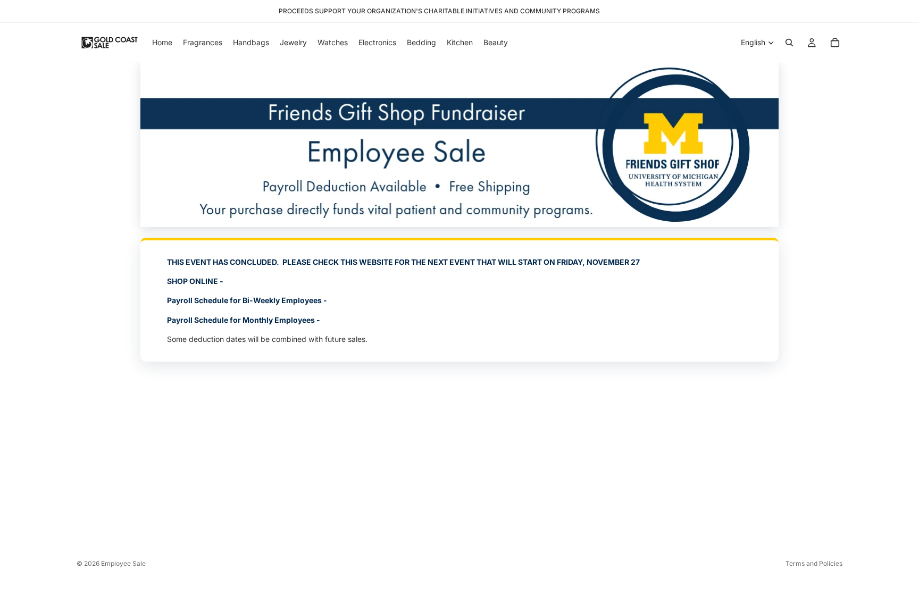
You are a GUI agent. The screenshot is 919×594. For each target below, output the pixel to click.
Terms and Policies (814, 563)
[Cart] (835, 42)
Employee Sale (123, 563)
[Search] (789, 42)
